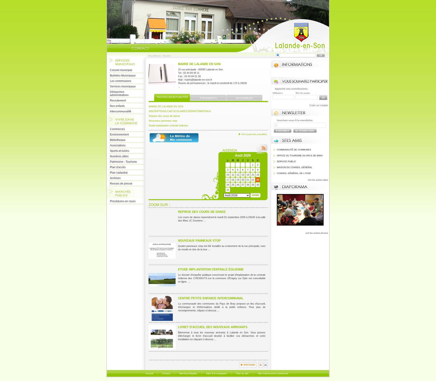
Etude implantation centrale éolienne (168, 125)
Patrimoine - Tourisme (123, 161)
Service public (286, 161)
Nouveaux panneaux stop (163, 120)
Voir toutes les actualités (254, 134)
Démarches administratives (119, 93)
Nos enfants (117, 106)
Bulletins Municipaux (123, 75)
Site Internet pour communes (273, 373)
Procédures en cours (123, 201)
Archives (115, 178)
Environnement (119, 134)
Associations (118, 145)
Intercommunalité (120, 111)
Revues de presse (121, 183)
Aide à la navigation (216, 373)
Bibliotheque (118, 140)
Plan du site (242, 373)
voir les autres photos (316, 233)
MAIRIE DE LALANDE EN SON (199, 64)
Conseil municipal (121, 70)
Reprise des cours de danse (164, 116)
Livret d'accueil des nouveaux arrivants (213, 327)
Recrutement (118, 100)
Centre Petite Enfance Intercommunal (210, 298)
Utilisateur (277, 93)
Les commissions (120, 81)
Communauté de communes (294, 149)
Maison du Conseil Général (294, 167)
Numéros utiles (119, 156)
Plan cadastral (119, 172)
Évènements (208, 98)
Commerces (117, 129)
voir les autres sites (318, 180)
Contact (140, 48)
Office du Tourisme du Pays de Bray (300, 155)
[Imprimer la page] (265, 366)
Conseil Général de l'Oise (294, 173)
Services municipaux (123, 86)
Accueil (282, 35)
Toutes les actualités (172, 97)
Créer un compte (318, 105)
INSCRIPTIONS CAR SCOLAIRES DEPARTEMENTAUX (180, 111)
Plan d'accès (118, 167)
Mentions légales (188, 373)
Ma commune (244, 98)
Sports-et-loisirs (119, 150)
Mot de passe (303, 93)
